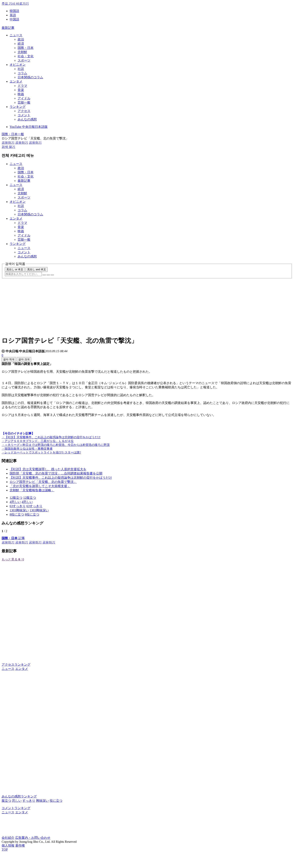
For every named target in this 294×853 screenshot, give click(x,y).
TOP (5, 849)
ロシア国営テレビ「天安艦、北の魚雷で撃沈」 (43, 482)
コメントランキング (16, 808)
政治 (21, 39)
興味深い (42, 800)
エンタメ (16, 81)
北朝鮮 (22, 52)
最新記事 (8, 27)
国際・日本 (26, 47)
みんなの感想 (27, 119)
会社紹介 (8, 837)
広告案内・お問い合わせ (32, 837)
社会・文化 (26, 56)
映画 (21, 94)
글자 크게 (24, 359)
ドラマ (22, 85)
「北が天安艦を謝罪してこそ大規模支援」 (40, 486)
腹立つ (6, 800)
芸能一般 (24, 102)
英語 (13, 15)
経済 (21, 43)
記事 (13, 538)
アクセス (24, 111)
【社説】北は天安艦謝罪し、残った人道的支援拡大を (48, 469)
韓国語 (14, 11)
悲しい (17, 800)
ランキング (18, 106)
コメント (24, 115)
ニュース (16, 35)
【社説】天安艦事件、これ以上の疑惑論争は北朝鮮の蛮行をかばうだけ (61, 477)
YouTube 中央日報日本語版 (29, 126)
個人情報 (8, 845)
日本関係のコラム (30, 77)
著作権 (20, 845)
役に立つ (56, 800)
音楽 (21, 90)
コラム (22, 73)
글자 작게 (8, 359)
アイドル (24, 98)
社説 (21, 69)
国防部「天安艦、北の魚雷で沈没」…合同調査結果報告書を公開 (56, 473)
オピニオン (18, 64)
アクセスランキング (16, 664)
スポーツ (24, 60)
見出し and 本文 (36, 269)
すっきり (28, 800)
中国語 (14, 19)
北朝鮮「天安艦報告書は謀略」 (32, 490)
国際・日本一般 (13, 134)
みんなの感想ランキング (19, 796)
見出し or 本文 (14, 269)
